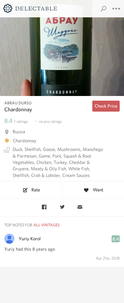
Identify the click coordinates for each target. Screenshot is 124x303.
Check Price (106, 106)
